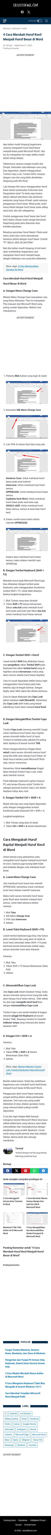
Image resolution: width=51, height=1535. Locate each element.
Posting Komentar (11, 48)
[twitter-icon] (29, 12)
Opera (15, 1440)
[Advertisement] (25, 82)
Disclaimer (22, 1520)
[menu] (6, 20)
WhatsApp (9, 1445)
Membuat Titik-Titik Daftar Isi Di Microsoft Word (13, 1230)
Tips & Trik (37, 1440)
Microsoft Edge (22, 1434)
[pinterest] (25, 1170)
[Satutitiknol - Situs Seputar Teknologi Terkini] (25, 5)
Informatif (9, 1429)
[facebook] (7, 1170)
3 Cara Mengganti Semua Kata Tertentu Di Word (12, 1201)
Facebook (34, 1419)
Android (13, 1413)
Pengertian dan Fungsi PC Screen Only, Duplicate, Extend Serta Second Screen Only (25, 1363)
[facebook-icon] (22, 12)
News (7, 1440)
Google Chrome (29, 1424)
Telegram (26, 1440)
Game (16, 1424)
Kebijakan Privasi (37, 1520)
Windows (21, 1445)
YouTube (32, 1445)
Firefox (8, 1424)
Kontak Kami (30, 1525)
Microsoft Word (39, 1434)
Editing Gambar (11, 1419)
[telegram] (43, 1170)
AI (5, 1413)
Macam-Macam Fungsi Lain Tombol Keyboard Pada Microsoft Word (25, 1070)
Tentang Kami (9, 1520)
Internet (32, 1429)
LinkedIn (8, 1434)
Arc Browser (25, 1413)
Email (24, 1419)
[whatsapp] (34, 1170)
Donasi (18, 1525)
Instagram (21, 1429)
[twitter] (16, 1170)
